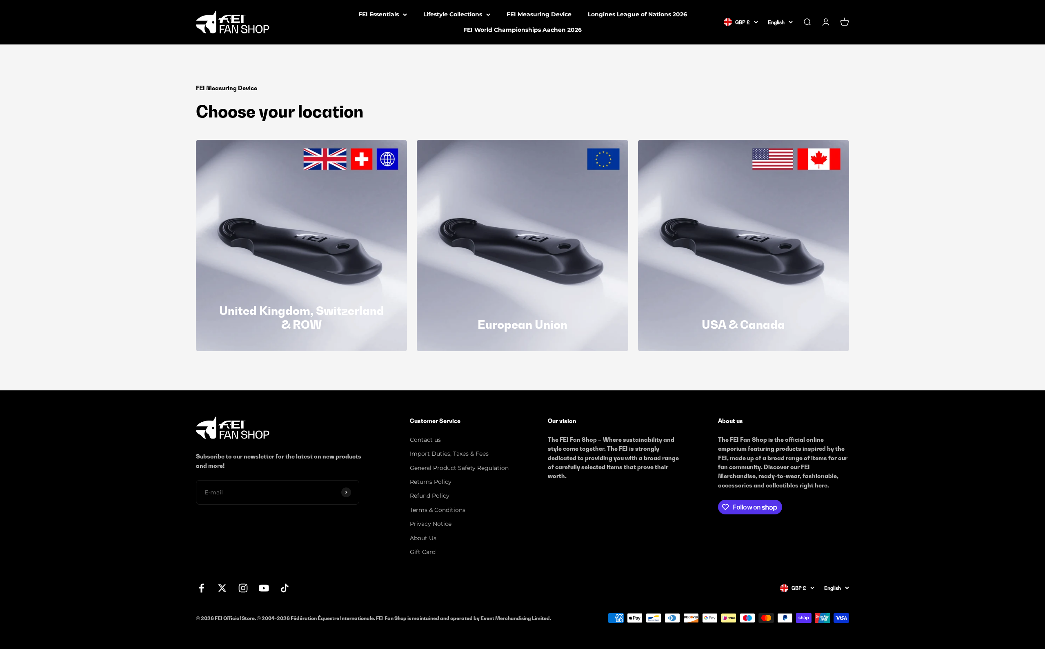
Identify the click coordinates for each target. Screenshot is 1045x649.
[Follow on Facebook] (201, 588)
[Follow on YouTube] (263, 588)
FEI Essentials (378, 14)
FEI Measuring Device (539, 14)
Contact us (425, 439)
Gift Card (423, 552)
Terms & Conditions (437, 510)
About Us (423, 538)
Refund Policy (429, 495)
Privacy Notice (430, 523)
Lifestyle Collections (452, 14)
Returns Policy (430, 481)
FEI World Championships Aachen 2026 (522, 29)
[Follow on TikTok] (284, 588)
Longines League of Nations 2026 (637, 14)
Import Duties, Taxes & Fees (449, 453)
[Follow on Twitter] (222, 588)
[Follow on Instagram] (243, 588)
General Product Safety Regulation (459, 468)
